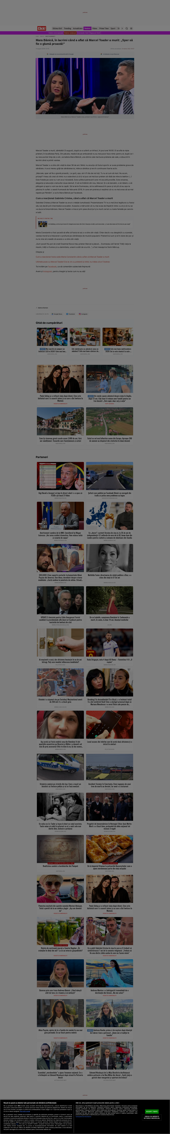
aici (17, 1124)
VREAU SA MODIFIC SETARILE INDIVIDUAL (152, 1117)
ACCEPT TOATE (152, 1111)
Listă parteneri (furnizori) (83, 1116)
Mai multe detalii (25, 1111)
